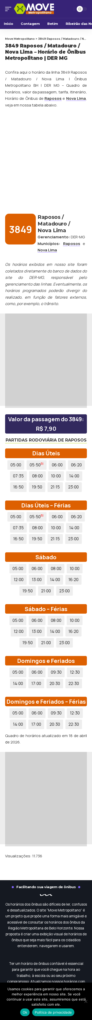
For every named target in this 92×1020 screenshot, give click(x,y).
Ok (25, 1012)
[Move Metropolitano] (39, 9)
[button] (9, 9)
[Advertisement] (46, 161)
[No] (85, 1001)
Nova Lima (76, 98)
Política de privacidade (53, 1012)
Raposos (53, 98)
